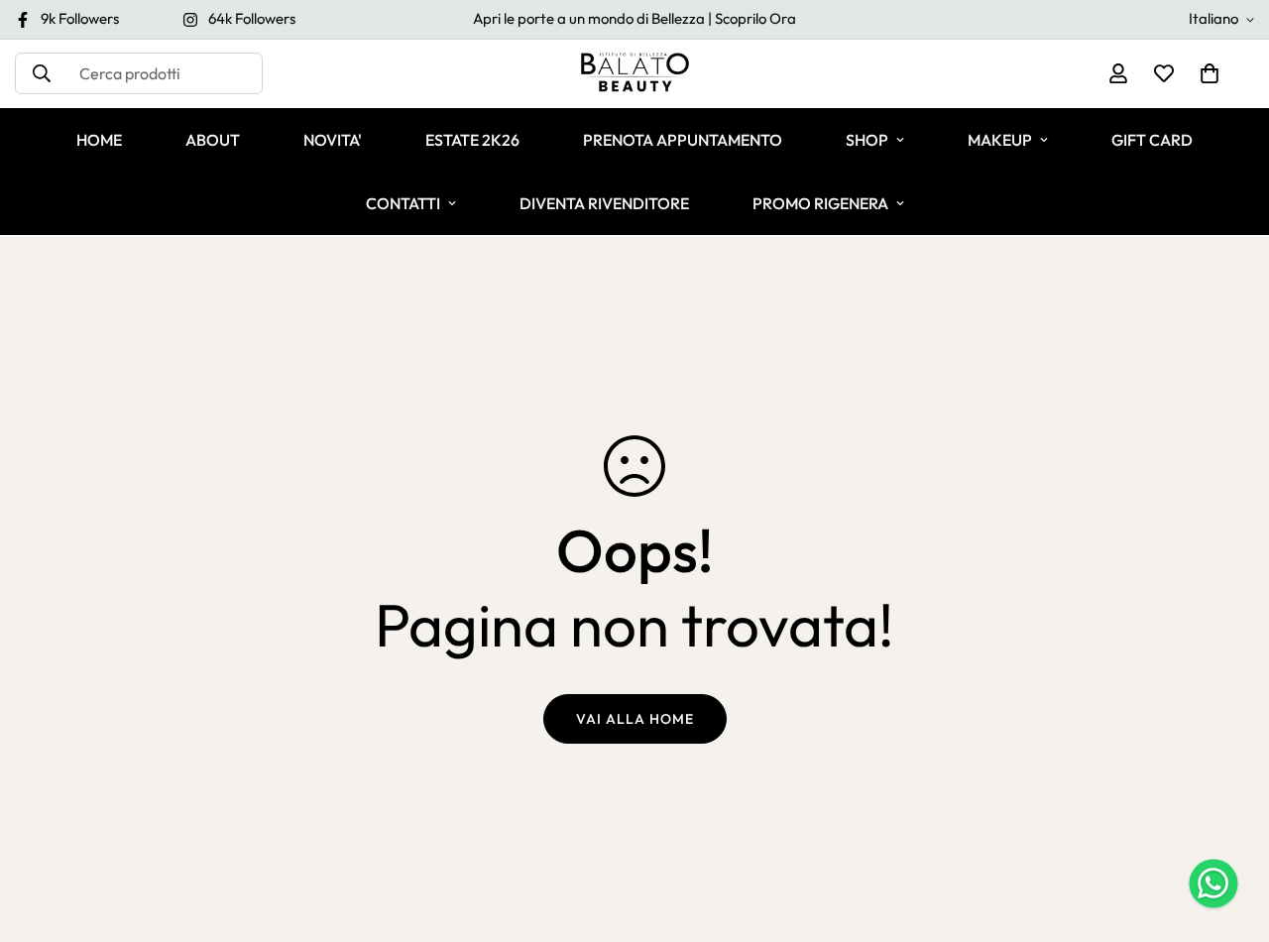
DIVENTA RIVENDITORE (604, 203)
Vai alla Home (635, 719)
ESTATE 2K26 (472, 140)
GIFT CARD (1152, 140)
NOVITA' (332, 140)
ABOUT (212, 140)
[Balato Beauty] (635, 74)
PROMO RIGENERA (820, 203)
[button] (1209, 73)
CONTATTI (403, 203)
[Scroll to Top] (1230, 834)
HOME (99, 140)
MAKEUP (1000, 140)
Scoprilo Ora (755, 18)
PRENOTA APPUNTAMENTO (682, 140)
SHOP (867, 140)
